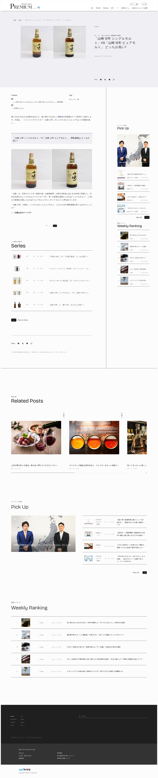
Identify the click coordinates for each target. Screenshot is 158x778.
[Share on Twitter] (105, 79)
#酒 (78, 99)
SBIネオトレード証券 (139, 8)
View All (140, 572)
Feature (13, 722)
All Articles (13, 719)
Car (92, 8)
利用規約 (59, 753)
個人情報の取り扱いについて (65, 755)
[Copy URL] (114, 79)
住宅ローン (125, 8)
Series (12, 725)
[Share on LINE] (109, 79)
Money (105, 8)
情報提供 (21, 758)
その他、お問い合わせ (25, 755)
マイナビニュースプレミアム (33, 737)
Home (12, 716)
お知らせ (21, 753)
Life (112, 8)
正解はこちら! (19, 108)
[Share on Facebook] (101, 79)
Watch (98, 8)
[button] (146, 472)
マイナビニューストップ (17, 737)
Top (15, 20)
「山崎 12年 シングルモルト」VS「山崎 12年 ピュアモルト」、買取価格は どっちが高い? (39, 102)
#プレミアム (72, 99)
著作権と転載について (63, 758)
